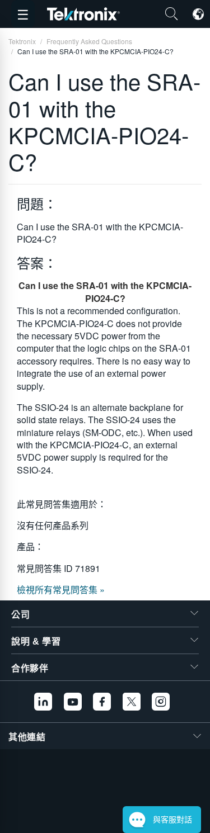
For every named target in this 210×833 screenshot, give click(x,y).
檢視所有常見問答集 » (61, 589)
